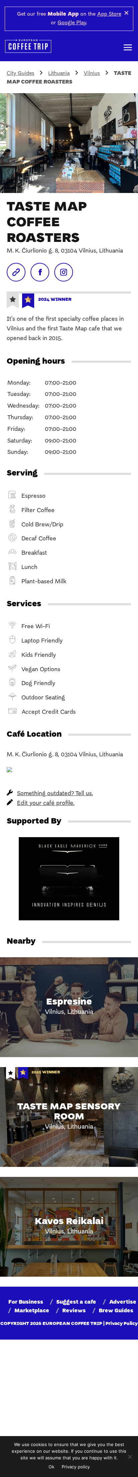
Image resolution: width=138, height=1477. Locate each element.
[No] (129, 1456)
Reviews (74, 1311)
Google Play (72, 23)
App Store (109, 14)
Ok (51, 1466)
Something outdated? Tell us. (55, 794)
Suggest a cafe (76, 1302)
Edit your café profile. (45, 803)
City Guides (20, 73)
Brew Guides (116, 1311)
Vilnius (92, 73)
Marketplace (31, 1311)
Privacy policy (76, 1466)
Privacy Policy (122, 1324)
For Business (25, 1302)
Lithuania (59, 73)
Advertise (122, 1302)
